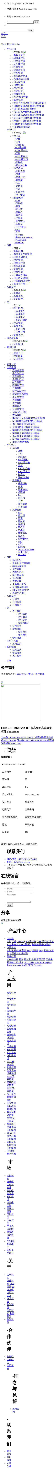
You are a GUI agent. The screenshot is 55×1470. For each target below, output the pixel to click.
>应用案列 (17, 344)
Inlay (20, 495)
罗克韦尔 (22, 533)
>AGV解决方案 (20, 97)
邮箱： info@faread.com (18, 862)
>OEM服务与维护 (21, 281)
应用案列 (16, 644)
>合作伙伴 (17, 296)
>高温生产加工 (19, 284)
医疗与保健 (18, 575)
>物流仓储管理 (19, 257)
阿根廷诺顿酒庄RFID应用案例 (27, 421)
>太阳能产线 (18, 64)
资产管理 (16, 403)
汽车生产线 (18, 572)
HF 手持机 (23, 459)
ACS (20, 544)
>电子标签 (17, 168)
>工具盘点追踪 (19, 275)
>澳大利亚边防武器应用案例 (26, 121)
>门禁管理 (17, 85)
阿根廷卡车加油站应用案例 (25, 439)
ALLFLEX (23, 552)
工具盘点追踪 (19, 584)
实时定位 (16, 406)
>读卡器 (16, 136)
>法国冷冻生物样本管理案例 (26, 112)
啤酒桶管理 (18, 385)
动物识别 (22, 483)
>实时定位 (17, 91)
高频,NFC (23, 489)
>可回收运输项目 (20, 278)
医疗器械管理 (19, 391)
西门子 (21, 527)
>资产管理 (17, 88)
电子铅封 (22, 507)
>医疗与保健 (18, 266)
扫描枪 (21, 474)
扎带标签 (22, 504)
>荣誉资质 (17, 335)
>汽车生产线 (18, 263)
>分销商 (16, 293)
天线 (20, 465)
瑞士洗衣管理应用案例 (23, 424)
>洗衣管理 (17, 272)
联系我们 (11, 347)
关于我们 (16, 611)
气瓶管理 (16, 388)
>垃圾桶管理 (18, 94)
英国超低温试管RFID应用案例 (27, 430)
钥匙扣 (21, 498)
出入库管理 (18, 397)
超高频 (21, 492)
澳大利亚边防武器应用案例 (25, 436)
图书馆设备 (23, 477)
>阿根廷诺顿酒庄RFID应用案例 (28, 106)
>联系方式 (17, 353)
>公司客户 (17, 299)
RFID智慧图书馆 (20, 442)
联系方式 (16, 650)
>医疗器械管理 (19, 76)
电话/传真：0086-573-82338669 (22, 859)
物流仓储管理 (19, 566)
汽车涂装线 (18, 376)
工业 (20, 454)
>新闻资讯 (17, 326)
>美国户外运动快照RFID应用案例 (29, 103)
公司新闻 (22, 632)
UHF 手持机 (24, 462)
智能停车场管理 (20, 394)
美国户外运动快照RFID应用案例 (28, 418)
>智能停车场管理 (20, 79)
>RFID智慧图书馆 (21, 127)
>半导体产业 (18, 58)
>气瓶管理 (17, 73)
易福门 (21, 524)
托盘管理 (16, 382)
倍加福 (21, 515)
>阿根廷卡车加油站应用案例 (26, 124)
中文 (4, 33)
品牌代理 (16, 510)
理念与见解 (12, 338)
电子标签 (16, 480)
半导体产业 (18, 373)
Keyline (21, 547)
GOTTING (23, 539)
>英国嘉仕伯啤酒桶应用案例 (26, 118)
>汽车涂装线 (18, 61)
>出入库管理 (18, 82)
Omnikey (22, 457)
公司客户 (16, 605)
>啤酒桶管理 (18, 70)
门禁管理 (16, 400)
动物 (20, 451)
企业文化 (22, 620)
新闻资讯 (16, 629)
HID (20, 513)
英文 (3, 36)
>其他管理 (17, 100)
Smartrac (22, 554)
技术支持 (16, 626)
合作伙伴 (11, 287)
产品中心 (11, 130)
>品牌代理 (17, 198)
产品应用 (11, 49)
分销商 (15, 599)
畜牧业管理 (18, 370)
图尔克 (21, 521)
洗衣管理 (16, 581)
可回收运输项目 (20, 587)
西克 (20, 518)
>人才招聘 (17, 359)
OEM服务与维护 (20, 590)
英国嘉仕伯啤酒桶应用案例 (25, 433)
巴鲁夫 (21, 530)
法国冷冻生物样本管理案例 (25, 427)
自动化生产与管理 (21, 563)
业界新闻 (22, 635)
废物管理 (16, 578)
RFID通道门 (24, 471)
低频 (20, 486)
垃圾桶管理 (18, 409)
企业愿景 (22, 617)
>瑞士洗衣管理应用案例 (24, 109)
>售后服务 (17, 356)
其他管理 (16, 415)
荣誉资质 (16, 638)
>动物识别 (17, 251)
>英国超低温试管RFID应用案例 (28, 115)
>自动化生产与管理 (22, 254)
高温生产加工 (19, 593)
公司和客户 (23, 623)
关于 (9, 302)
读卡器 (15, 448)
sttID (20, 542)
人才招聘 (16, 655)
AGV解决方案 (19, 412)
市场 (9, 245)
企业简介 (22, 614)
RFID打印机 (24, 468)
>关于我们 (17, 308)
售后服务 (16, 653)
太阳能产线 (18, 379)
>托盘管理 (17, 67)
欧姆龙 (21, 536)
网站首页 (11, 364)
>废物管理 (17, 269)
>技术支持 (17, 323)
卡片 (20, 501)
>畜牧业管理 (18, 55)
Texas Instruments (26, 549)
